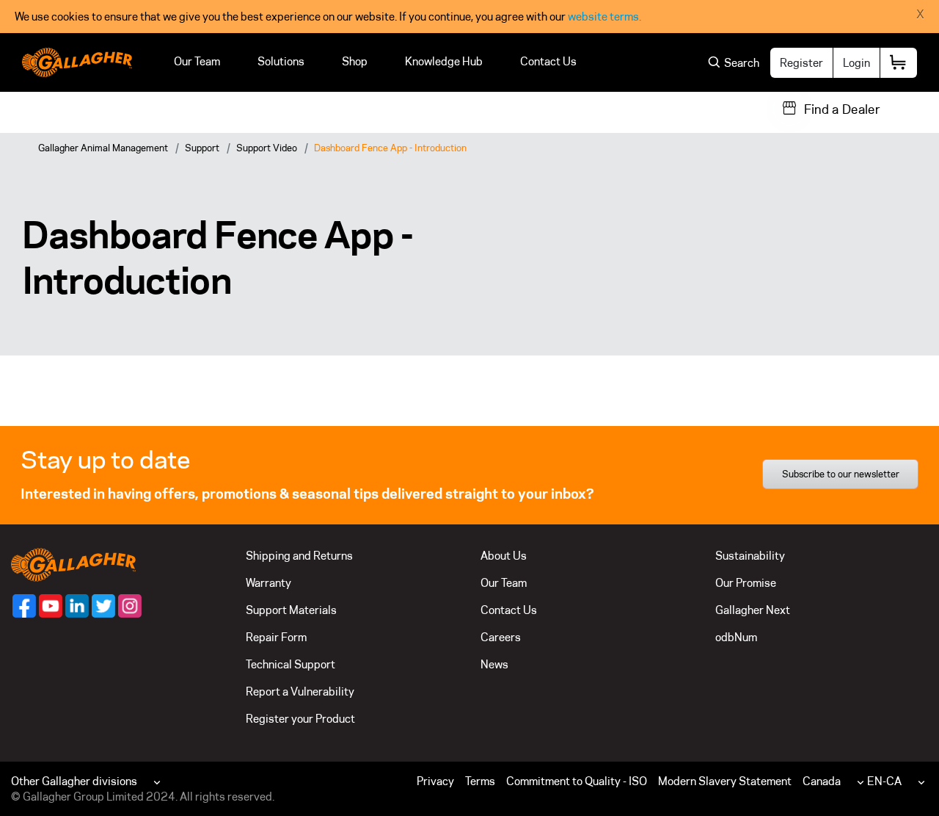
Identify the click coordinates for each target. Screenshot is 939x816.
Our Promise (745, 583)
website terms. (604, 16)
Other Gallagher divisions (74, 781)
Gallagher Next (752, 610)
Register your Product (300, 718)
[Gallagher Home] (73, 563)
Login (856, 63)
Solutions (280, 61)
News (494, 664)
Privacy (435, 781)
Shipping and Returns (299, 555)
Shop (355, 61)
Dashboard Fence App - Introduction (390, 147)
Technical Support (290, 664)
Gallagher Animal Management (103, 147)
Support (202, 147)
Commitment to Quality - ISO (576, 781)
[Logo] (77, 62)
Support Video (266, 147)
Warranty (268, 583)
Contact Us (548, 61)
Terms (480, 781)
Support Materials (291, 610)
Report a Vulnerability (300, 691)
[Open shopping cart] (898, 63)
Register (801, 63)
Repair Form (276, 637)
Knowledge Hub (444, 61)
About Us (504, 555)
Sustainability (750, 555)
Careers (501, 637)
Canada (822, 781)
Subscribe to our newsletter (840, 473)
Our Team (197, 61)
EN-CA (884, 781)
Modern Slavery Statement (725, 781)
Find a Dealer (842, 109)
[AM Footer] (24, 606)
